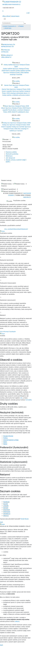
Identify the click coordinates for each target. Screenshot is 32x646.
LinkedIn (5, 506)
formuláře (29, 400)
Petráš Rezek (24, 519)
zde (21, 398)
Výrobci (21, 26)
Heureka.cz (6, 513)
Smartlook (6, 509)
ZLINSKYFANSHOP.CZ (9, 26)
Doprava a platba (11, 152)
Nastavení (25, 229)
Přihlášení (6, 16)
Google (5, 504)
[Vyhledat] (25, 23)
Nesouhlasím (18, 229)
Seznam (5, 508)
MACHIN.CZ (27, 197)
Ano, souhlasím (9, 229)
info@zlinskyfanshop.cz (11, 4)
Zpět (1, 522)
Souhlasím (12, 331)
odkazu (17, 621)
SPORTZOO (7, 28)
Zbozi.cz (6, 515)
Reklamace (9, 156)
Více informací (4, 331)
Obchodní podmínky (12, 154)
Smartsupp (6, 511)
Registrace (15, 16)
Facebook (6, 502)
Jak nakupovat (10, 158)
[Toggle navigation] (4, 19)
